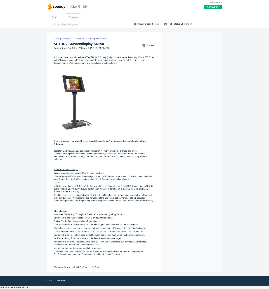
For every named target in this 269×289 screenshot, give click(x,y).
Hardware (80, 38)
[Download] (128, 105)
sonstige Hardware (97, 38)
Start (54, 17)
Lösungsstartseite (63, 38)
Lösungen (73, 17)
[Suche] (54, 24)
